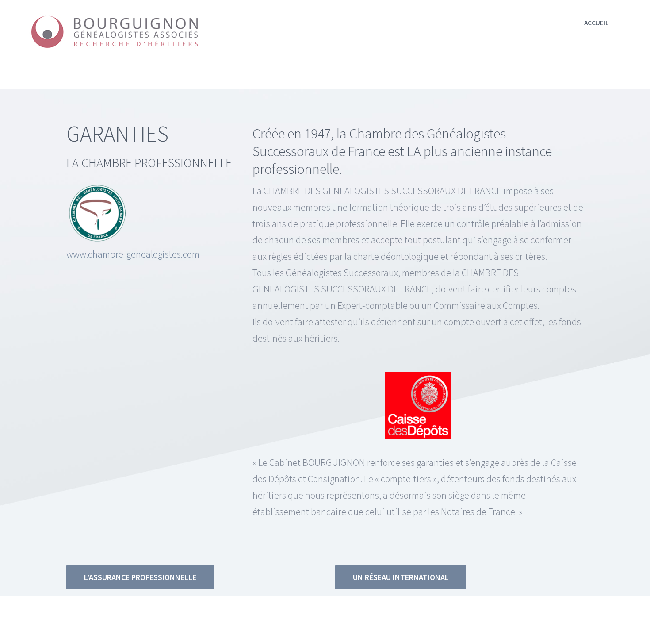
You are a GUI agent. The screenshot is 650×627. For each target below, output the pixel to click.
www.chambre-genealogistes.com (132, 254)
